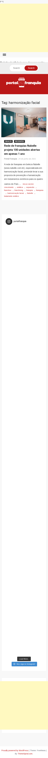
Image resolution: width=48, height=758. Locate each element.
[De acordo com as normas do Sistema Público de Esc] (24, 473)
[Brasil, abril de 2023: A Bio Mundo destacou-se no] (24, 302)
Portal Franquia (10, 159)
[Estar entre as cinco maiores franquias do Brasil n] (24, 516)
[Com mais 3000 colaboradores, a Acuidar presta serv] (24, 537)
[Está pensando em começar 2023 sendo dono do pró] (24, 602)
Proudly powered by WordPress (14, 750)
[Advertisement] (24, 28)
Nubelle (30, 193)
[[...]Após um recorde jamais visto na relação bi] (24, 345)
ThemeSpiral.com (25, 754)
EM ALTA (8, 141)
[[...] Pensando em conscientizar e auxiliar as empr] (24, 495)
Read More (28, 184)
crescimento (9, 187)
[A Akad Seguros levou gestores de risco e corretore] (24, 452)
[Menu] (4, 54)
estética (20, 187)
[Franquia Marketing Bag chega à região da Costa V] (24, 559)
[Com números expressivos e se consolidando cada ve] (24, 409)
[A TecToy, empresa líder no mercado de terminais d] (24, 430)
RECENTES (19, 141)
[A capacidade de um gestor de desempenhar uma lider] (24, 259)
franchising (19, 190)
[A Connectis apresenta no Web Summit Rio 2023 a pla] (24, 366)
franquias (39, 190)
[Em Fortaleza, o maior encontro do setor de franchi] (24, 580)
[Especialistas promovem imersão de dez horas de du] (24, 623)
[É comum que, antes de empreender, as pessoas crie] (24, 388)
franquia (29, 190)
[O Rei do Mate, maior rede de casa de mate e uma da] (24, 280)
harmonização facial (15, 193)
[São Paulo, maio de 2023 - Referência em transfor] (24, 238)
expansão (30, 187)
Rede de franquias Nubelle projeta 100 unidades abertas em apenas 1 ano (22, 150)
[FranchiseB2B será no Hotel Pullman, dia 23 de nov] (24, 645)
